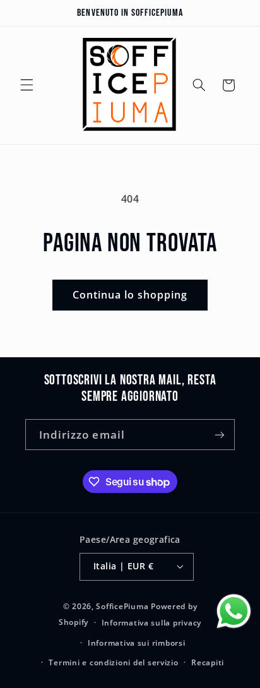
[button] (26, 85)
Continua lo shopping (130, 295)
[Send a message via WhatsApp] (234, 611)
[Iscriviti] (219, 434)
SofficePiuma (122, 606)
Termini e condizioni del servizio (113, 662)
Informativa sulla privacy (151, 622)
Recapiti (207, 662)
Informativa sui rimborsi (137, 643)
